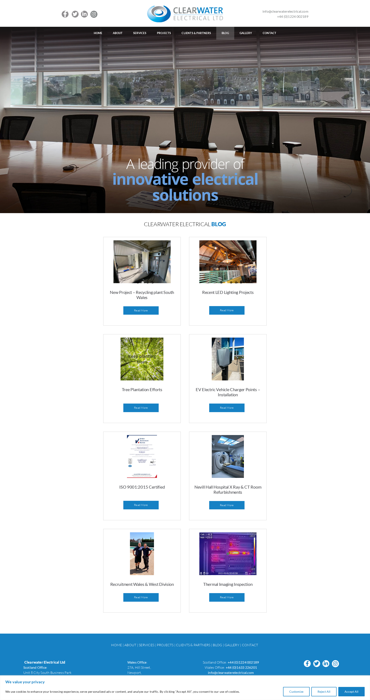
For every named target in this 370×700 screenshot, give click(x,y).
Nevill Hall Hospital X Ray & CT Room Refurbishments (227, 489)
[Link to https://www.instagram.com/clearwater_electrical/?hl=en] (93, 14)
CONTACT (250, 645)
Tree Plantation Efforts (142, 389)
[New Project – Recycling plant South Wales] (142, 261)
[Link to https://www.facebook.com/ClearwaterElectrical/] (65, 14)
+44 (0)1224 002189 (292, 16)
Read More (141, 310)
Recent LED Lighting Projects (228, 292)
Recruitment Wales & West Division (142, 584)
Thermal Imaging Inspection (227, 584)
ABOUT (130, 645)
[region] (185, 687)
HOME (116, 645)
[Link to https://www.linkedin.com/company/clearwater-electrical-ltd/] (84, 14)
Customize (296, 691)
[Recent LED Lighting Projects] (227, 261)
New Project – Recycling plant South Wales (142, 295)
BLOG (217, 645)
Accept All (351, 691)
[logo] (185, 7)
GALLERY (232, 645)
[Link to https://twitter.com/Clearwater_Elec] (75, 14)
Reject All (324, 691)
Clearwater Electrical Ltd (44, 662)
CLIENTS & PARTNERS (193, 645)
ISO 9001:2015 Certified (142, 486)
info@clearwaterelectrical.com (285, 11)
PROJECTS (165, 645)
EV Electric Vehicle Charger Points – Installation (228, 392)
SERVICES (146, 645)
